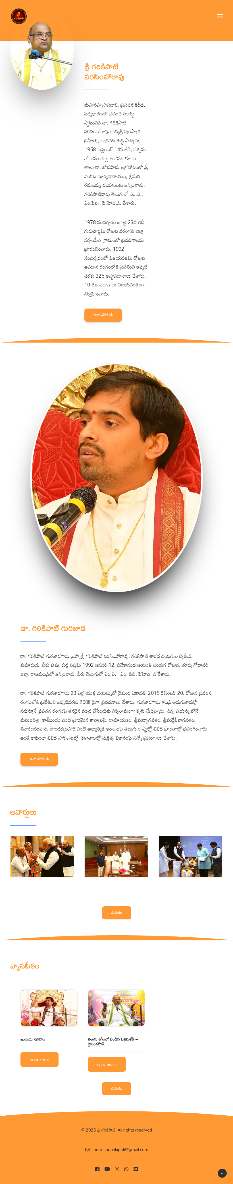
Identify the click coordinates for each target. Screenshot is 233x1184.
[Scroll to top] (222, 1172)
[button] (220, 16)
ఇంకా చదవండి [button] (103, 315)
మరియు (116, 912)
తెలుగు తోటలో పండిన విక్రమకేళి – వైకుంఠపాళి (113, 1041)
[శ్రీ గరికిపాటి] (18, 16)
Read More (39, 1059)
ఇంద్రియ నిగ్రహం (32, 1039)
